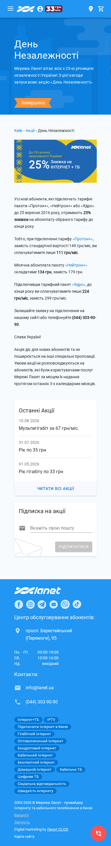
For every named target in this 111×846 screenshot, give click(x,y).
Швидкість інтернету (35, 791)
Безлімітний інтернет (36, 762)
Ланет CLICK (57, 829)
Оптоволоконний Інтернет (40, 741)
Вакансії (21, 815)
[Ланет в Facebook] (18, 604)
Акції (30, 130)
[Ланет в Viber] (65, 604)
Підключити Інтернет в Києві (43, 727)
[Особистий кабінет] (40, 9)
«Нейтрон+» (76, 265)
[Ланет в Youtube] (53, 604)
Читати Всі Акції (55, 488)
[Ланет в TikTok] (76, 604)
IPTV (51, 719)
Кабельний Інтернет (35, 755)
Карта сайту (24, 836)
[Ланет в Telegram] (41, 604)
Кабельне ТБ (71, 769)
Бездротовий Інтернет (37, 748)
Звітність (22, 822)
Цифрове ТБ (28, 776)
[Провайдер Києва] (26, 9)
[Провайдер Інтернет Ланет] (44, 590)
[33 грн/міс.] (54, 9)
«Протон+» (83, 239)
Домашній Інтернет (35, 769)
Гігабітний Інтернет (34, 734)
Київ (18, 130)
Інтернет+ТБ (28, 719)
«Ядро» (78, 284)
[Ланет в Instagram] (30, 604)
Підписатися (74, 546)
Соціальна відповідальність (42, 784)
